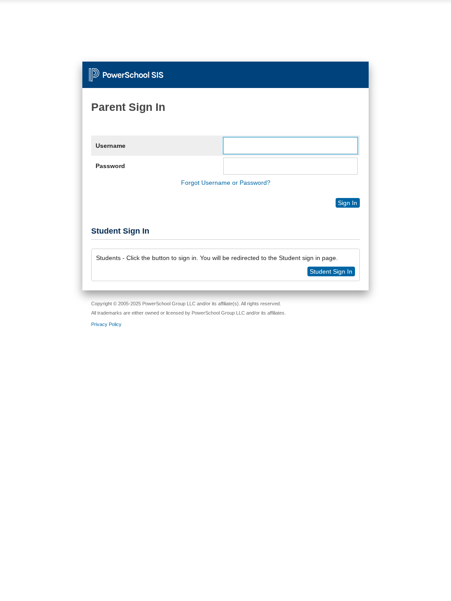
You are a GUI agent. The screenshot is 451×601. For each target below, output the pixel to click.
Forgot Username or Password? (225, 182)
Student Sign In (331, 271)
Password (110, 165)
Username (111, 145)
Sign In (347, 202)
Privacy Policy (106, 324)
